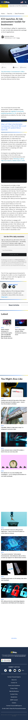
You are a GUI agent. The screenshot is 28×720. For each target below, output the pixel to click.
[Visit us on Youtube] (14, 670)
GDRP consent (14, 700)
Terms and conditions (14, 685)
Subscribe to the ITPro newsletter (18, 6)
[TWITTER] (10, 287)
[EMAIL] (14, 287)
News (18, 38)
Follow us (16, 67)
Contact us (14, 682)
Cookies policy (14, 694)
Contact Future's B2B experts (14, 705)
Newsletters (14, 697)
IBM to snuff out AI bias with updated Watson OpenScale (13, 128)
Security (9, 13)
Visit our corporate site (20, 656)
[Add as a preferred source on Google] (6, 660)
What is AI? (4, 124)
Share (4, 67)
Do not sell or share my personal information (14, 708)
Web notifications (14, 691)
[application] (14, 172)
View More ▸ (14, 638)
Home (3, 13)
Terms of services (19, 259)
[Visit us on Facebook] (5, 670)
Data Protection (19, 13)
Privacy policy (14, 688)
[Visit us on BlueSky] (19, 670)
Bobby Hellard (10, 36)
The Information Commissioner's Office (12, 71)
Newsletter (24, 67)
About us (14, 680)
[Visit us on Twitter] (10, 670)
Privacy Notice (21, 261)
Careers (14, 702)
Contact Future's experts (14, 677)
